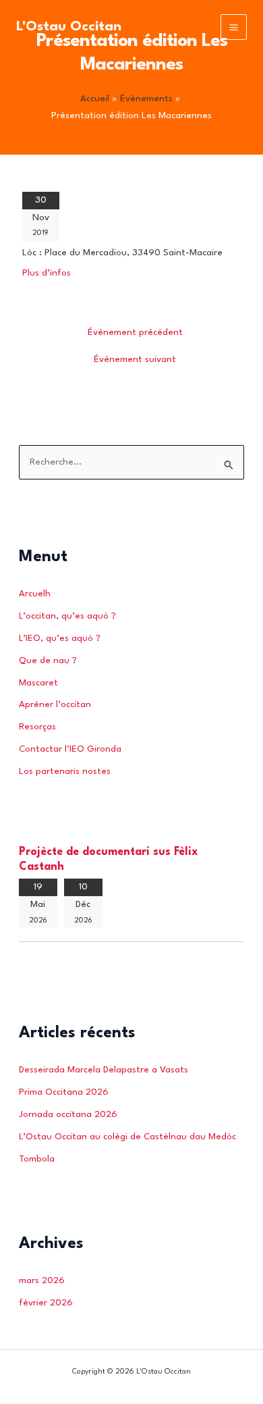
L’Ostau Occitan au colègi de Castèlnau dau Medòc (127, 1137)
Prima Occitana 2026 (64, 1092)
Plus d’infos (46, 273)
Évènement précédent (135, 332)
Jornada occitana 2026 (68, 1114)
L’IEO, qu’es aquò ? (59, 638)
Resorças (37, 727)
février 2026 (46, 1303)
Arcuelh (35, 594)
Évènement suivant (135, 359)
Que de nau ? (48, 660)
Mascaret (38, 683)
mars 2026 (42, 1280)
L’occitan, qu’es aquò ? (67, 616)
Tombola (37, 1159)
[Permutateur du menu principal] (234, 27)
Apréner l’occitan (55, 704)
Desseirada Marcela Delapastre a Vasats (103, 1070)
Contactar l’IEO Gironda (70, 749)
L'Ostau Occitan (68, 27)
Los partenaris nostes (65, 771)
